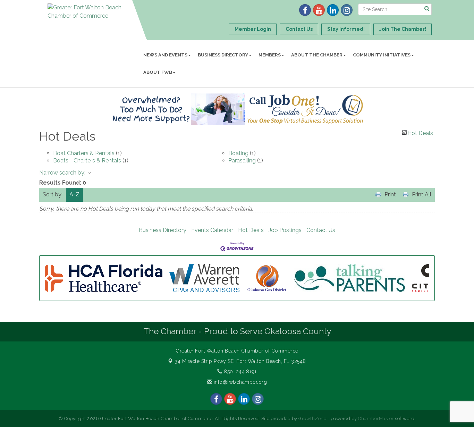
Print (390, 194)
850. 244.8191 (239, 371)
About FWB (157, 72)
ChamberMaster (376, 418)
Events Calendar (212, 230)
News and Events (165, 54)
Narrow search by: (62, 172)
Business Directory (223, 54)
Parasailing (242, 160)
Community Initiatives (381, 54)
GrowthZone (312, 418)
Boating (238, 153)
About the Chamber (316, 54)
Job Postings (285, 230)
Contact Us (320, 230)
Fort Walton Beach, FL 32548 (240, 361)
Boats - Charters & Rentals (87, 160)
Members (270, 54)
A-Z (74, 194)
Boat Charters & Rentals (84, 153)
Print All (421, 194)
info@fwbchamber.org (239, 382)
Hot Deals (420, 132)
